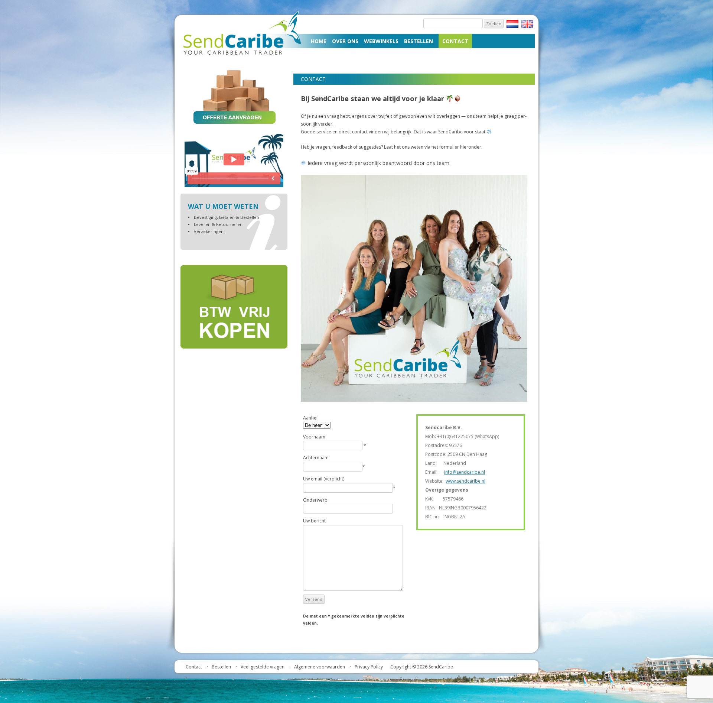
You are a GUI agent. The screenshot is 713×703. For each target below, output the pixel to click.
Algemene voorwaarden (319, 667)
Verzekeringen (209, 231)
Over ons (345, 41)
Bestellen (418, 41)
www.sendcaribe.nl (465, 481)
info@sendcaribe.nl (464, 472)
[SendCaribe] (244, 56)
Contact (455, 41)
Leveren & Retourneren (218, 224)
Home (318, 41)
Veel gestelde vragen (262, 667)
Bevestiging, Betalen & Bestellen (226, 217)
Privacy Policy (369, 667)
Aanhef (310, 418)
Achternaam (316, 457)
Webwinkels (381, 41)
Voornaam (314, 437)
